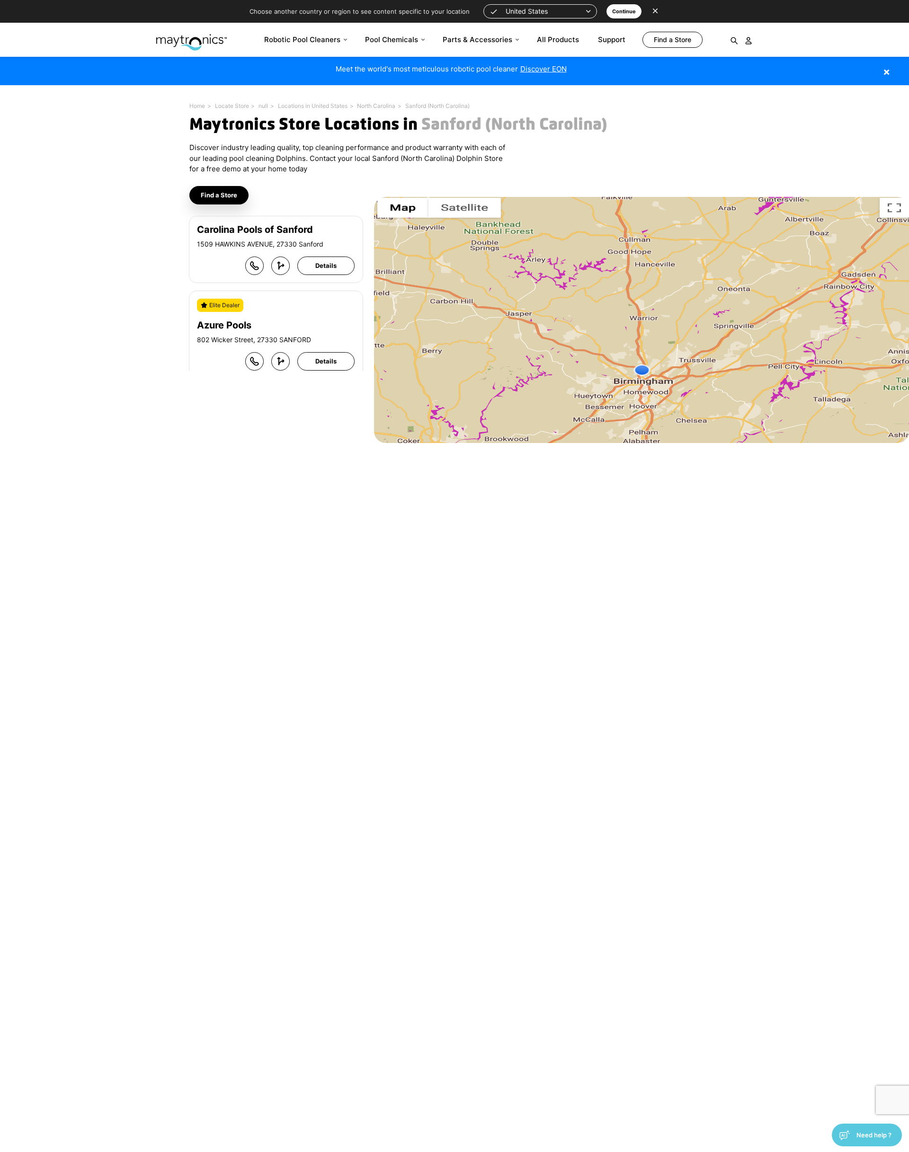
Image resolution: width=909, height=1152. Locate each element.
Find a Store (219, 195)
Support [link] (611, 39)
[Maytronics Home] (191, 37)
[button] (540, 11)
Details (326, 265)
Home (197, 105)
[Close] (900, 67)
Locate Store (232, 105)
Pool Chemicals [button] (391, 39)
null (263, 105)
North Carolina (376, 105)
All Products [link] (558, 39)
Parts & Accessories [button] (477, 39)
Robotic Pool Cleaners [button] (302, 39)
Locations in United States (313, 105)
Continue (624, 11)
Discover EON (543, 68)
